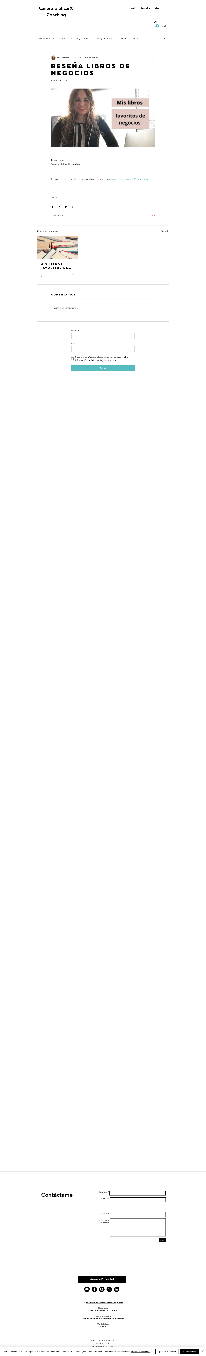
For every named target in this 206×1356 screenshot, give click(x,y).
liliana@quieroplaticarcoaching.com (104, 1302)
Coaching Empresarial (103, 38)
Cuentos (123, 38)
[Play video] (103, 118)
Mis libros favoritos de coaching (54, 266)
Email (74, 343)
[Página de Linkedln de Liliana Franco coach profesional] (116, 1289)
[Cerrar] (202, 1351)
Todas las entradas (45, 38)
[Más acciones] (153, 57)
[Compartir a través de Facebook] (52, 206)
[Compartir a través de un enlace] (73, 206)
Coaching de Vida (79, 38)
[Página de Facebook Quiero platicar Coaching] (94, 1289)
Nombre (75, 330)
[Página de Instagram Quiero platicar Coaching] (102, 1289)
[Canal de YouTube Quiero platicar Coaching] (87, 1289)
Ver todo (165, 231)
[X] (109, 1289)
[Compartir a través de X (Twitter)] (59, 206)
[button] (155, 21)
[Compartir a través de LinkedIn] (66, 206)
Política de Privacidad (140, 1351)
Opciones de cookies (167, 1351)
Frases (63, 38)
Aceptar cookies (190, 1351)
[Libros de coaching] (57, 247)
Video (135, 38)
